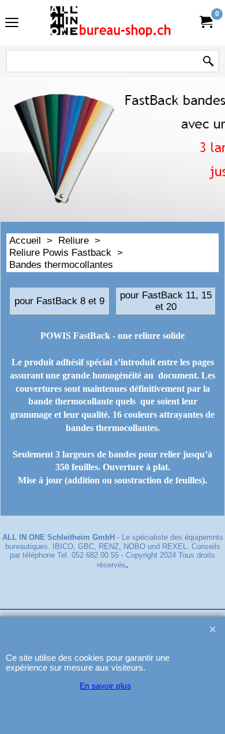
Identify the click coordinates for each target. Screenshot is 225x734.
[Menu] (11, 24)
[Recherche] (208, 62)
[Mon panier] (205, 22)
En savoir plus (105, 685)
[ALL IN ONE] (110, 22)
